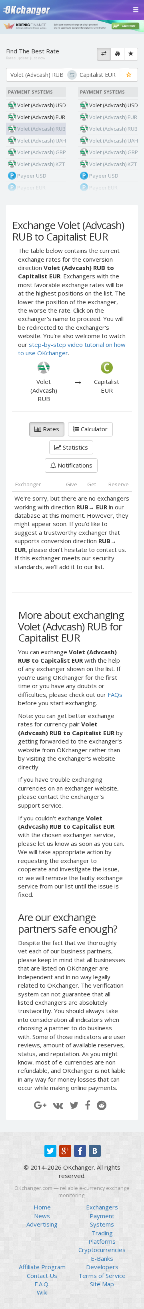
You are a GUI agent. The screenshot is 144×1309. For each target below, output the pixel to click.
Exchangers (102, 1207)
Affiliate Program (42, 1267)
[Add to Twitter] (74, 1104)
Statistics (74, 447)
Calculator (93, 429)
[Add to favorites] (129, 75)
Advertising (42, 1224)
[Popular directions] (117, 54)
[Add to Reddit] (101, 1104)
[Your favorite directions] (131, 54)
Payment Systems (102, 1220)
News (42, 1216)
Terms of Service (102, 1276)
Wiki (42, 1292)
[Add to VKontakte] (58, 1104)
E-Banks (102, 1258)
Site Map (102, 1284)
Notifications (74, 465)
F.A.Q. (42, 1284)
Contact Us (42, 1276)
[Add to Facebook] (87, 1104)
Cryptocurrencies (102, 1250)
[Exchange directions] (104, 54)
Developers (102, 1267)
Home (42, 1207)
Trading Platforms (102, 1237)
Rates (50, 429)
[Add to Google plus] (40, 1104)
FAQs (115, 695)
